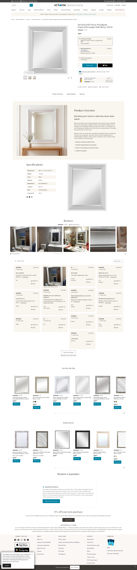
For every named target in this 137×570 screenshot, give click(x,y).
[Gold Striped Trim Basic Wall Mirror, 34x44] (116, 456)
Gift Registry (61, 554)
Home (12, 19)
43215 (93, 53)
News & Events (41, 548)
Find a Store (40, 554)
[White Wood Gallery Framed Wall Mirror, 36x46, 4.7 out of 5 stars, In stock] (82, 385)
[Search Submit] (31, 5)
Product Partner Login (93, 545)
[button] (68, 4)
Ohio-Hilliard (85, 43)
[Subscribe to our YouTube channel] (27, 539)
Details (80, 73)
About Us (39, 539)
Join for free (68, 520)
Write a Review (20, 261)
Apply (108, 547)
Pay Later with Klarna (113, 553)
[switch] (82, 87)
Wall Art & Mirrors (20, 19)
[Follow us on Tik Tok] (18, 539)
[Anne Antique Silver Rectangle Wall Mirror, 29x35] (115, 401)
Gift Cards (61, 551)
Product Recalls (91, 554)
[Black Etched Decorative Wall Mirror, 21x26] (35, 401)
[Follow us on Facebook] (15, 539)
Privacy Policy (91, 563)
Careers (39, 551)
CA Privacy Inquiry (92, 560)
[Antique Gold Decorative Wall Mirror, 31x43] (116, 401)
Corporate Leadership (43, 545)
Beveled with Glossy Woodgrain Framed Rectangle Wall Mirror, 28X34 (95, 26)
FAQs (88, 551)
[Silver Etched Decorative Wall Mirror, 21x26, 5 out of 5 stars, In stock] (42, 385)
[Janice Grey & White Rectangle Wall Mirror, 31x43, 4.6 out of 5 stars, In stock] (42, 439)
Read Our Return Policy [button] (51, 501)
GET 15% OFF (74, 567)
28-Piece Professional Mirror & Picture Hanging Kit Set (90, 80)
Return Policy (62, 545)
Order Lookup (62, 539)
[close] (32, 554)
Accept (7, 565)
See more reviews (68, 352)
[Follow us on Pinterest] (24, 539)
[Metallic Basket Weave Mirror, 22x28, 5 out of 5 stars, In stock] (103, 439)
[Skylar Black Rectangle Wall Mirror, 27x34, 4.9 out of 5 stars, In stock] (82, 439)
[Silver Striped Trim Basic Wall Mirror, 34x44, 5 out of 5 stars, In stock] (123, 439)
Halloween (24, 1)
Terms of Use (91, 557)
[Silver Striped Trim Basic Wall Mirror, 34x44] (115, 456)
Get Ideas (61, 548)
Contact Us (90, 542)
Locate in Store (105, 87)
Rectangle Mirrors (36, 19)
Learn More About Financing (115, 550)
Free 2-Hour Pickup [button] (32, 1)
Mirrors (28, 19)
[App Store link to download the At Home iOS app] (22, 544)
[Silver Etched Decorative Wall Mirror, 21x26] (34, 401)
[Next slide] (125, 254)
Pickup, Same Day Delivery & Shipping (68, 542)
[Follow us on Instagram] (21, 539)
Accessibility (90, 548)
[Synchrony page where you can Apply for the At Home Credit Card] (111, 542)
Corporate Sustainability (44, 542)
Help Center (90, 539)
